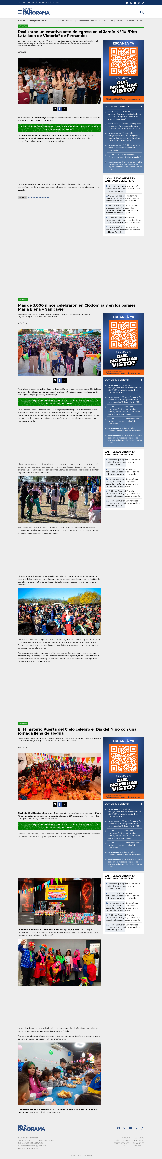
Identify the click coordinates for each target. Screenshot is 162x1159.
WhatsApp (23, 26)
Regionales (95, 21)
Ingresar (140, 9)
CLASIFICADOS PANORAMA (27, 2)
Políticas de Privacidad (28, 1148)
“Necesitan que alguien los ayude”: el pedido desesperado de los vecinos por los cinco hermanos (123, 188)
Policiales (70, 21)
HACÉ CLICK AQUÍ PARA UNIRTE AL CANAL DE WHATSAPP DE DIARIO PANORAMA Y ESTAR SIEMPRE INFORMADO (59, 128)
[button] (20, 12)
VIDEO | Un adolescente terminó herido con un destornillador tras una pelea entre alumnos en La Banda (122, 198)
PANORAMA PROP (43, 2)
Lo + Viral (140, 21)
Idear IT (88, 1155)
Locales (61, 21)
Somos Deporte (83, 21)
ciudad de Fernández (38, 198)
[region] (59, 162)
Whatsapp (130, 21)
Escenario (120, 21)
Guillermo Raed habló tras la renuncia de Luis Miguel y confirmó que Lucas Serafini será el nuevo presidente (123, 220)
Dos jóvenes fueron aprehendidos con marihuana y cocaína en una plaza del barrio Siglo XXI (123, 229)
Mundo (110, 21)
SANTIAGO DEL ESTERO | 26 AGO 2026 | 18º (32, 21)
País (103, 21)
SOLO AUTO (56, 2)
